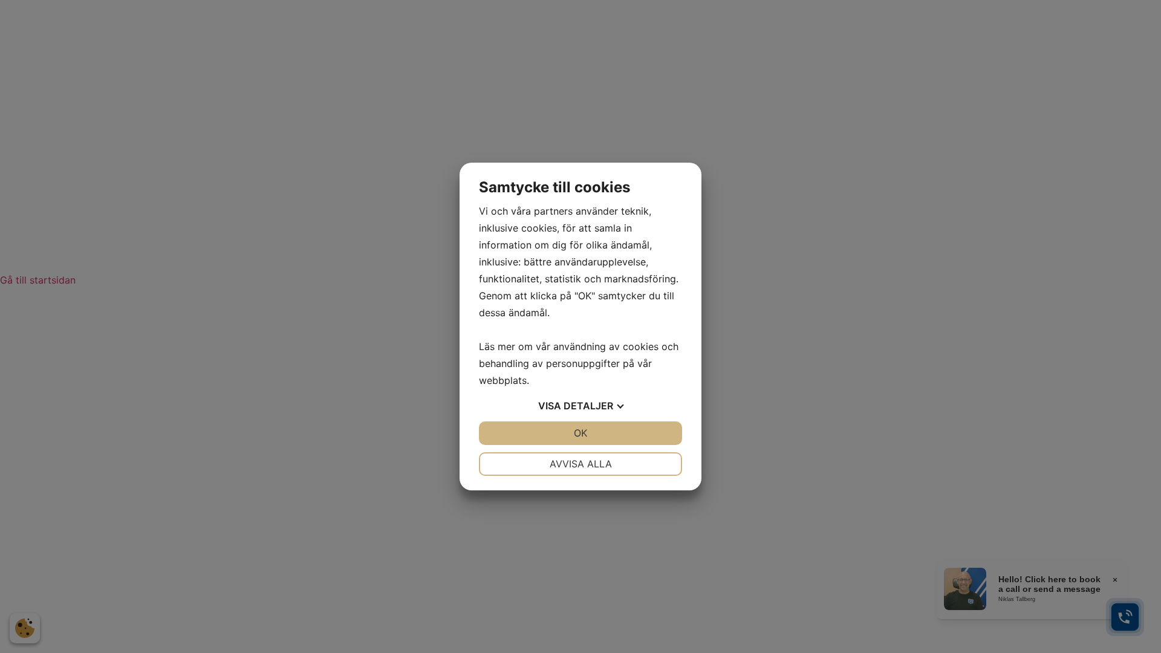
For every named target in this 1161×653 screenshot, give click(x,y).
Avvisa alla (581, 464)
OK (580, 433)
